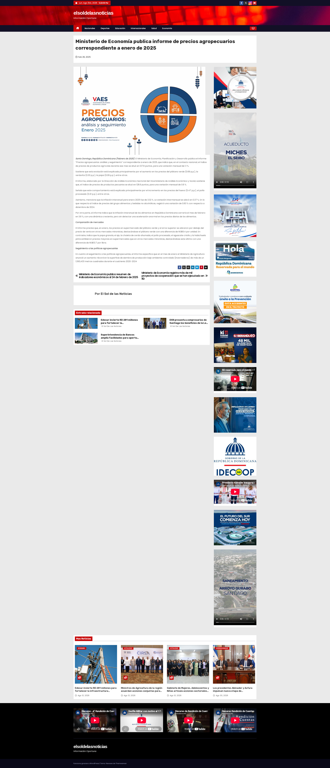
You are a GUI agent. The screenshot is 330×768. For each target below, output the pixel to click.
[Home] (77, 28)
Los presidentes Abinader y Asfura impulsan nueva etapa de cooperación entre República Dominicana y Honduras (232, 693)
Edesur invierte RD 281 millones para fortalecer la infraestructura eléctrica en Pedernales (96, 691)
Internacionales (138, 28)
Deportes (105, 28)
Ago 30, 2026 (222, 695)
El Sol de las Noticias (116, 294)
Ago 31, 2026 (83, 695)
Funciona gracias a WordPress (86, 763)
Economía (167, 28)
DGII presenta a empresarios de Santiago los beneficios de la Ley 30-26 (189, 323)
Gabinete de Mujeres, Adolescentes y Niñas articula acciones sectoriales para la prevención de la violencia (188, 691)
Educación (120, 28)
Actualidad (128, 648)
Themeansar (121, 763)
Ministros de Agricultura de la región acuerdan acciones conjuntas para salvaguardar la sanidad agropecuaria (141, 693)
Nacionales (90, 28)
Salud (154, 28)
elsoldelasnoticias (93, 13)
